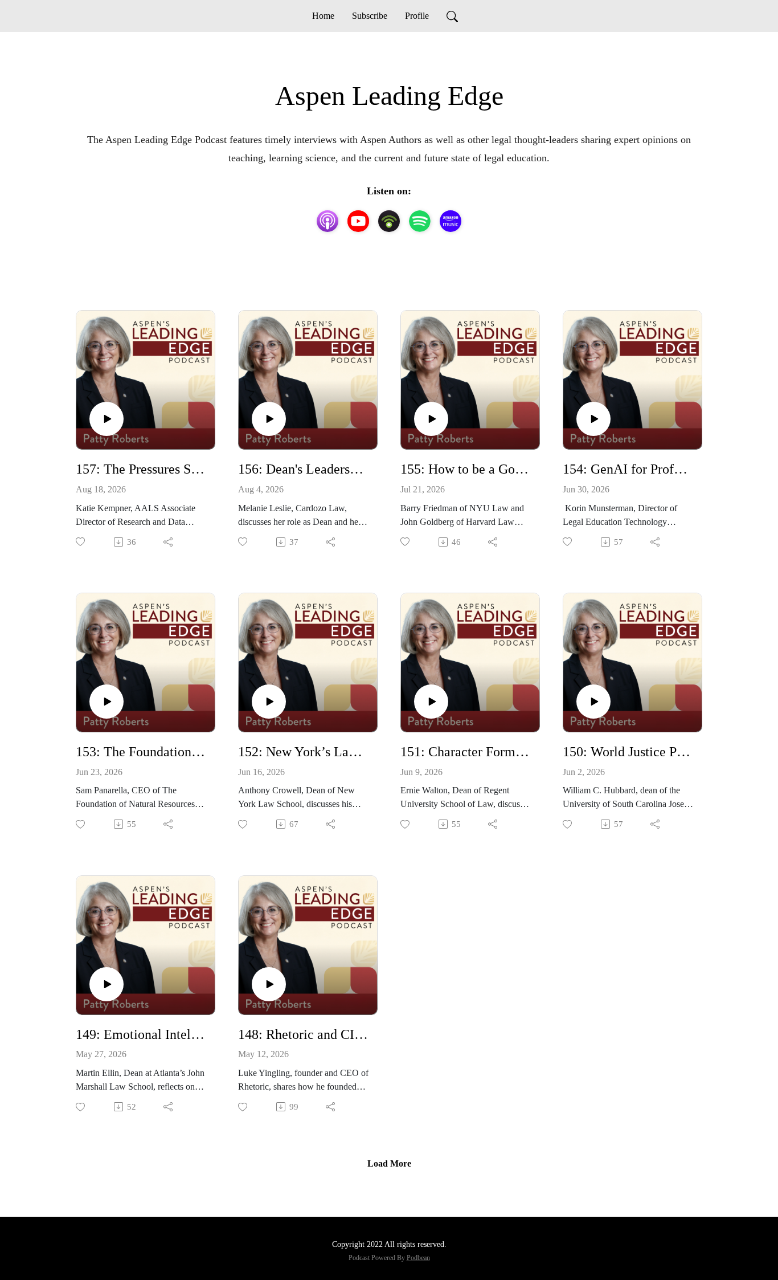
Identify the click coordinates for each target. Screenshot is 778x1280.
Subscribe (369, 16)
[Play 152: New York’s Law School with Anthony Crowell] (269, 701)
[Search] (452, 16)
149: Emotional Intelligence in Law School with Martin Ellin (141, 1034)
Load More (389, 1163)
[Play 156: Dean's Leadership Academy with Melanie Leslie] (269, 419)
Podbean (418, 1258)
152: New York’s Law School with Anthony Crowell (303, 751)
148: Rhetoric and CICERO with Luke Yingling (303, 1034)
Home (323, 16)
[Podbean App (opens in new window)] (389, 221)
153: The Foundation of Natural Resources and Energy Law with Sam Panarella (141, 751)
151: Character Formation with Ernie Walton (465, 751)
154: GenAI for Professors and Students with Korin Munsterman (628, 469)
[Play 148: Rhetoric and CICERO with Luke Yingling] (269, 984)
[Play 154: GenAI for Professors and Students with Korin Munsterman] (593, 419)
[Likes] (81, 542)
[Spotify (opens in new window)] (420, 221)
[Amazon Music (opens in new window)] (450, 221)
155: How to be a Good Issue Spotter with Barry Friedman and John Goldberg (465, 469)
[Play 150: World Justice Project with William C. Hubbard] (593, 701)
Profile (417, 16)
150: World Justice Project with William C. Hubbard (628, 751)
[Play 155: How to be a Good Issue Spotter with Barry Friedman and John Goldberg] (431, 419)
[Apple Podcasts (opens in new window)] (327, 221)
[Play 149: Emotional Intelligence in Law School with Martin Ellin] (106, 984)
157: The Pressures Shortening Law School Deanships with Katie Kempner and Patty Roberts (141, 469)
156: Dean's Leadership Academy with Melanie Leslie (303, 469)
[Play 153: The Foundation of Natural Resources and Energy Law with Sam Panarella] (106, 701)
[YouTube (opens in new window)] (358, 221)
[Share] (168, 542)
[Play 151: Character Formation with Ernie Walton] (431, 701)
